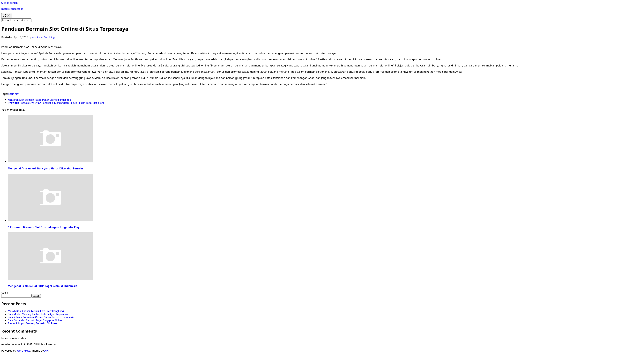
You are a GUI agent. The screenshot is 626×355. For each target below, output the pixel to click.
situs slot (13, 94)
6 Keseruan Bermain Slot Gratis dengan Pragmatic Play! (44, 227)
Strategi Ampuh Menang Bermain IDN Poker (33, 323)
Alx (46, 350)
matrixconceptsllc (12, 9)
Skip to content (9, 2)
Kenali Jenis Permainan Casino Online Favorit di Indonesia (41, 317)
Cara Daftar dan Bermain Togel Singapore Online (35, 320)
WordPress (23, 350)
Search (5, 292)
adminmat (37, 37)
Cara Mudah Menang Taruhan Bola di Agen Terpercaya (38, 314)
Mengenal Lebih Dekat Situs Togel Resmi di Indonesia (42, 286)
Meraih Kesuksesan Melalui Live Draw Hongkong (36, 311)
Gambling (49, 37)
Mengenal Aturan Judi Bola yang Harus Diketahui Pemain (45, 168)
